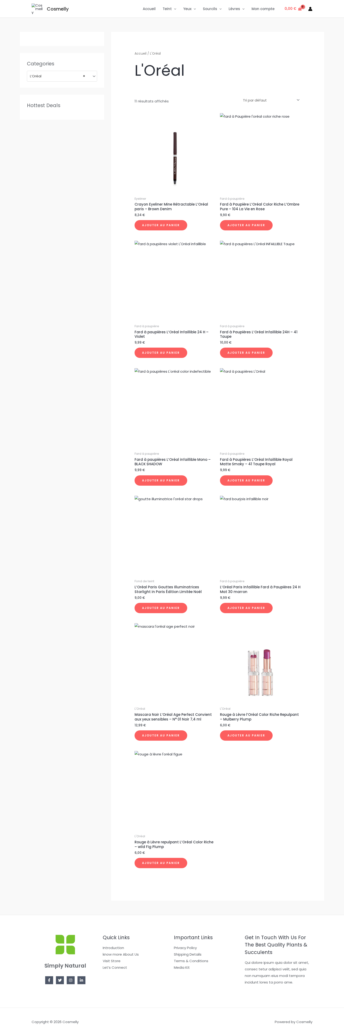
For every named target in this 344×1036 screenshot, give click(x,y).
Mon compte (263, 8)
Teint (167, 8)
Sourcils (210, 8)
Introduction (113, 947)
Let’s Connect (115, 967)
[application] (174, 9)
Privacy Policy (185, 947)
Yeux (187, 8)
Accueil (149, 8)
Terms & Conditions (191, 960)
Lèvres (234, 8)
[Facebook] (49, 980)
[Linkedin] (81, 980)
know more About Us (121, 954)
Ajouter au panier (161, 225)
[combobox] (62, 76)
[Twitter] (60, 980)
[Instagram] (71, 980)
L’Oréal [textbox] (57, 76)
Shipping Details (187, 954)
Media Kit (182, 967)
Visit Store (112, 960)
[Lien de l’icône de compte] (310, 9)
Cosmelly (58, 9)
